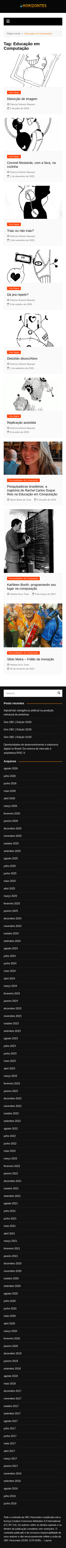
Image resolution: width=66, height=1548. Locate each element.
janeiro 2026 (11, 821)
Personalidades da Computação (23, 480)
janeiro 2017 (11, 1466)
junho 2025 (10, 873)
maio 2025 (10, 881)
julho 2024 (10, 956)
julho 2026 (10, 776)
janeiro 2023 (11, 1091)
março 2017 (10, 1458)
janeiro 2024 (11, 1001)
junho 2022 (10, 1143)
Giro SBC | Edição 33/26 (18, 722)
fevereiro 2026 (12, 813)
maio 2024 (10, 971)
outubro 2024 (11, 933)
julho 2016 (10, 1496)
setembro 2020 (12, 1286)
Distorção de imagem (22, 99)
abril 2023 (9, 1068)
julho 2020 (10, 1301)
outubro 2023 (11, 1023)
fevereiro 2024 (12, 993)
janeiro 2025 (11, 911)
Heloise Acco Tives (19, 594)
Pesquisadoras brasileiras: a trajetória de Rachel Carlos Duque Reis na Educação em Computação (32, 490)
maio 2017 (10, 1443)
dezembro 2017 (12, 1391)
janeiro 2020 (11, 1346)
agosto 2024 (11, 948)
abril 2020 (9, 1323)
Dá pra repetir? (18, 294)
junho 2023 (10, 1053)
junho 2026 (10, 783)
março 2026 (10, 806)
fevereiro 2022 (12, 1166)
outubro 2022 (11, 1113)
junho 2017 (10, 1436)
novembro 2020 (12, 1271)
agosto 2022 (11, 1128)
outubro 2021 (11, 1188)
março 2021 (10, 1241)
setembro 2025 (12, 851)
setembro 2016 (12, 1481)
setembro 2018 (12, 1368)
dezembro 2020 (12, 1263)
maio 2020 (10, 1316)
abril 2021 (9, 1233)
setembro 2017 (12, 1413)
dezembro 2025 (12, 828)
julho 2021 (10, 1211)
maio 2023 (10, 1061)
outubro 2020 (11, 1278)
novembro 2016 (12, 1473)
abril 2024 (9, 978)
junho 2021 (10, 1218)
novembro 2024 (12, 926)
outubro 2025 (11, 843)
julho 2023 (10, 1046)
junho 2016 (10, 1503)
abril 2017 (9, 1451)
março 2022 (10, 1158)
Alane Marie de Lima (20, 499)
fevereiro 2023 (12, 1083)
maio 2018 (10, 1383)
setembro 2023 (12, 1031)
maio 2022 (10, 1151)
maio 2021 (10, 1226)
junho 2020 (10, 1308)
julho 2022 (10, 1136)
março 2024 (10, 986)
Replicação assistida (21, 422)
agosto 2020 (11, 1293)
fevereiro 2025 (12, 903)
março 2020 (10, 1331)
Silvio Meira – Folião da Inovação (30, 659)
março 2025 (10, 896)
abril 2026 (9, 798)
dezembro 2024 (12, 918)
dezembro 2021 (12, 1181)
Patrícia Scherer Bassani (22, 104)
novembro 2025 (12, 836)
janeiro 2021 (11, 1256)
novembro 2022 (12, 1106)
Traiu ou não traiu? (20, 230)
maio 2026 (10, 791)
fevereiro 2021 (12, 1248)
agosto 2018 (11, 1376)
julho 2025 (10, 866)
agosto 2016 (11, 1488)
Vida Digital (14, 92)
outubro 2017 (11, 1406)
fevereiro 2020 (12, 1338)
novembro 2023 (12, 1016)
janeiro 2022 (11, 1173)
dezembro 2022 (12, 1098)
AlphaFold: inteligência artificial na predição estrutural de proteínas (29, 712)
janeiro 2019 (11, 1361)
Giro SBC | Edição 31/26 (18, 737)
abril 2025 (9, 888)
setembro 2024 (12, 941)
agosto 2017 (11, 1421)
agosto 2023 (11, 1038)
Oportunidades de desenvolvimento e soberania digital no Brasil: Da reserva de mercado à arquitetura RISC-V (31, 748)
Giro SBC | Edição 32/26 (18, 729)
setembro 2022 (12, 1121)
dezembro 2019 (12, 1353)
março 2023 (10, 1076)
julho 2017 (10, 1428)
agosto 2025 (11, 858)
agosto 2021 (11, 1203)
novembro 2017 (12, 1398)
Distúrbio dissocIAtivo (22, 358)
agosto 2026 (11, 768)
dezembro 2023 (12, 1008)
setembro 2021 (12, 1196)
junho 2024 (10, 963)
